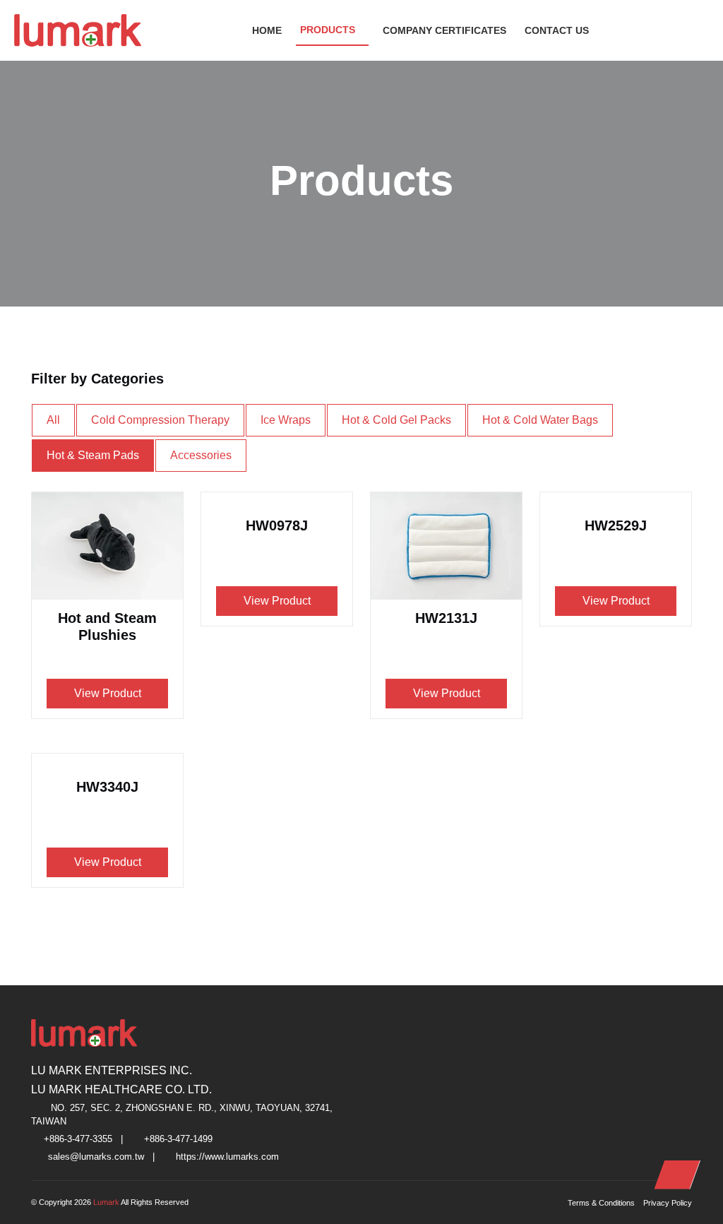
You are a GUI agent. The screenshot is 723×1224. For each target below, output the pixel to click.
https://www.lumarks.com (227, 1157)
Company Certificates (444, 30)
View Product (107, 693)
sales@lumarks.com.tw (96, 1157)
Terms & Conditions (601, 1203)
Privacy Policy (667, 1203)
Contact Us (557, 30)
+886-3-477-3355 (78, 1139)
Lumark (107, 1202)
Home (267, 30)
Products (327, 29)
